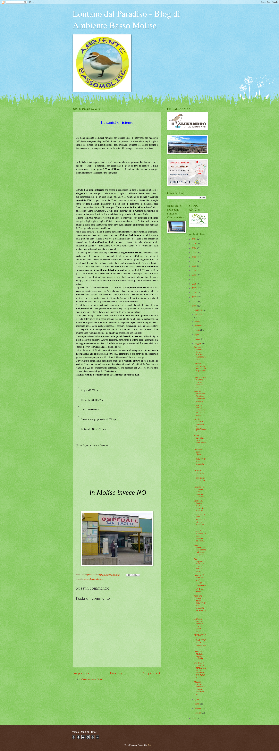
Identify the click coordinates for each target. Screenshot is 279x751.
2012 (194, 301)
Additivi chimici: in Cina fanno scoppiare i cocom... (199, 396)
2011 (194, 306)
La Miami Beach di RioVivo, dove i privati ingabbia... (199, 624)
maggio (198, 343)
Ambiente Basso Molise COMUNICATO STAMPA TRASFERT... (200, 604)
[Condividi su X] (133, 575)
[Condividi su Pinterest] (138, 575)
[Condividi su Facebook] (135, 575)
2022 (194, 257)
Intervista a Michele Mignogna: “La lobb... (199, 655)
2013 (194, 297)
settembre (199, 325)
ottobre (198, 321)
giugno (198, 338)
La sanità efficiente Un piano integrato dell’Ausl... (200, 536)
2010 (194, 718)
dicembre (199, 309)
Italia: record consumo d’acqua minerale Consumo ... (200, 491)
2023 (194, 252)
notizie (86, 578)
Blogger (151, 745)
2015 (194, 288)
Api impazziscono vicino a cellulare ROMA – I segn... (200, 564)
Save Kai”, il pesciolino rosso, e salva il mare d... (200, 440)
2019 (194, 270)
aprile (197, 699)
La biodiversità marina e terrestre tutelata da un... (200, 382)
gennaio (198, 712)
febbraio (198, 708)
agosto (197, 330)
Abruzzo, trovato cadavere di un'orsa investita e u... (199, 687)
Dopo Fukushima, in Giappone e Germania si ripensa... (200, 549)
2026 (194, 239)
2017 (194, 279)
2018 (194, 274)
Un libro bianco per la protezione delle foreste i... (200, 476)
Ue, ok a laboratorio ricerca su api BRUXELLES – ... (200, 425)
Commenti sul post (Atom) (92, 679)
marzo (197, 703)
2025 (194, 243)
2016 (194, 283)
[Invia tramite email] (127, 575)
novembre (199, 314)
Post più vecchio (151, 673)
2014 (194, 292)
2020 (194, 265)
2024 (194, 248)
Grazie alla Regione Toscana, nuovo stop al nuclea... (199, 505)
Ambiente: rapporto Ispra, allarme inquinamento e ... (200, 353)
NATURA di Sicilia (199, 590)
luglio (197, 334)
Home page (116, 673)
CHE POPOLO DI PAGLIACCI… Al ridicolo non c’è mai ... (200, 641)
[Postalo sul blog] (130, 575)
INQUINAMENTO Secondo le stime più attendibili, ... (199, 520)
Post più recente (82, 673)
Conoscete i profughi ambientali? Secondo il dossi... (199, 410)
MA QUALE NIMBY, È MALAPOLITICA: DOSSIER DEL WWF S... (200, 670)
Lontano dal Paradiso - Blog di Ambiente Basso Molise (126, 19)
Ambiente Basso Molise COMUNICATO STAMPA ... (200, 458)
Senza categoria (96, 578)
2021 (194, 261)
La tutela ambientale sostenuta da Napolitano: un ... (200, 368)
